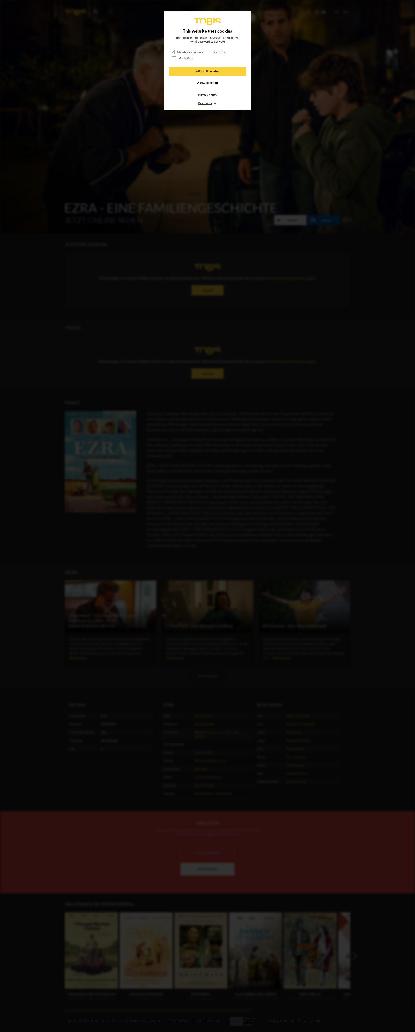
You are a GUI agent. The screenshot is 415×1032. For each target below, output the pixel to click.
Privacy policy (207, 94)
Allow (207, 71)
